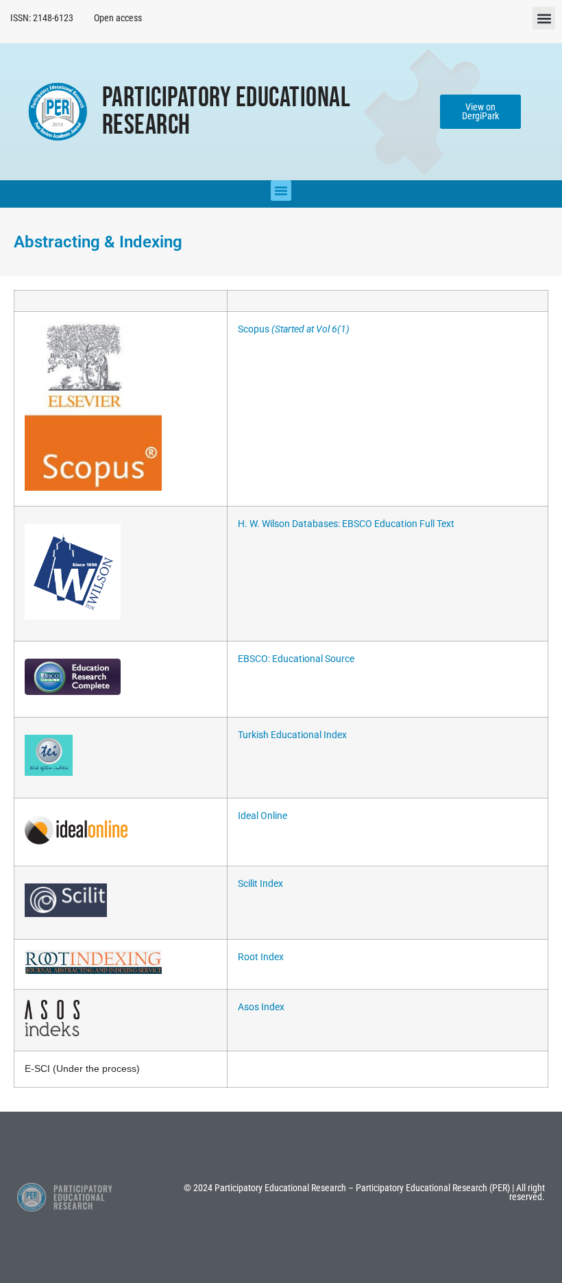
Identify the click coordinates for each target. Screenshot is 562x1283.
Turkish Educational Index (292, 735)
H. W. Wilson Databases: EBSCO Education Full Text (346, 524)
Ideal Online (262, 816)
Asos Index (261, 1007)
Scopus (294, 329)
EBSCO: (255, 659)
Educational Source (313, 659)
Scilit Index (260, 884)
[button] (544, 18)
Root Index (261, 957)
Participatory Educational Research (226, 112)
